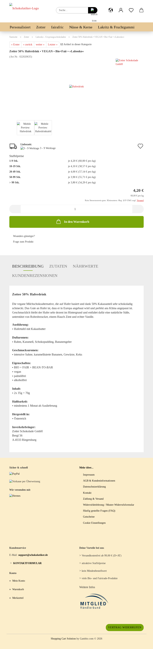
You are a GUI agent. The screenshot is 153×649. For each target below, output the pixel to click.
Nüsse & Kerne (80, 27)
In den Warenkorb (76, 221)
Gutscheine (89, 516)
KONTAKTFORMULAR (27, 563)
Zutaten (58, 266)
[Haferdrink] (76, 86)
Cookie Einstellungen (94, 522)
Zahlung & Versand (93, 498)
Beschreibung (28, 266)
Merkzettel (18, 598)
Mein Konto (18, 580)
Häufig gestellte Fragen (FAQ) (99, 510)
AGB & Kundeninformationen (99, 480)
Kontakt (87, 492)
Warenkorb (18, 589)
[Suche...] (92, 10)
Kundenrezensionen (34, 275)
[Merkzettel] (131, 7)
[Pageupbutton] (142, 643)
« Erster (15, 44)
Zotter (41, 27)
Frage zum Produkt (23, 241)
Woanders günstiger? (24, 236)
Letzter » (52, 44)
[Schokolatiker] (25, 11)
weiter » (40, 44)
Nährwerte (85, 266)
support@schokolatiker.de (33, 555)
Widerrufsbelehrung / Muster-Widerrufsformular (108, 504)
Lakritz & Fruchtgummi (116, 27)
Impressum (89, 474)
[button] (110, 7)
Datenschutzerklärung (94, 486)
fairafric (57, 27)
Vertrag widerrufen (124, 627)
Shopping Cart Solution (63, 638)
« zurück (27, 44)
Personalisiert (20, 27)
